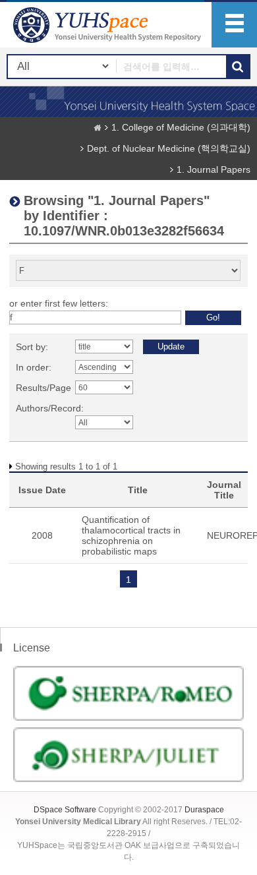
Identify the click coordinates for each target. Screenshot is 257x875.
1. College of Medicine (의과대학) (180, 127)
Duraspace (204, 809)
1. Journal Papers (213, 169)
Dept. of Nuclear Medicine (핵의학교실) (168, 148)
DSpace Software (65, 809)
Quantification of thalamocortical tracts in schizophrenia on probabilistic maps (131, 535)
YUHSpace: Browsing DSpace (108, 25)
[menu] (234, 24)
